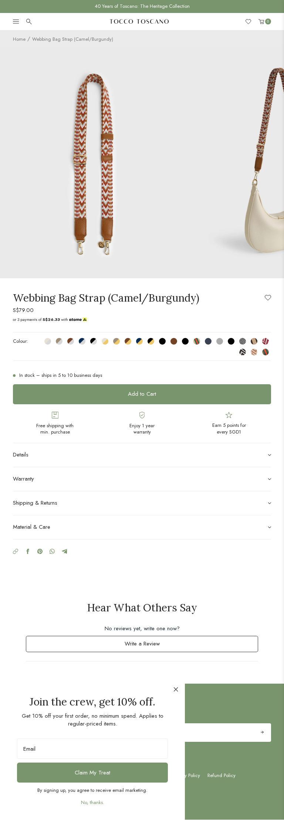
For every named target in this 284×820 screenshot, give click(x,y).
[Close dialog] (175, 689)
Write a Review (152, 645)
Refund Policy (221, 775)
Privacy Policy (186, 775)
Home (19, 39)
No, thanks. (92, 802)
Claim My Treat (92, 772)
